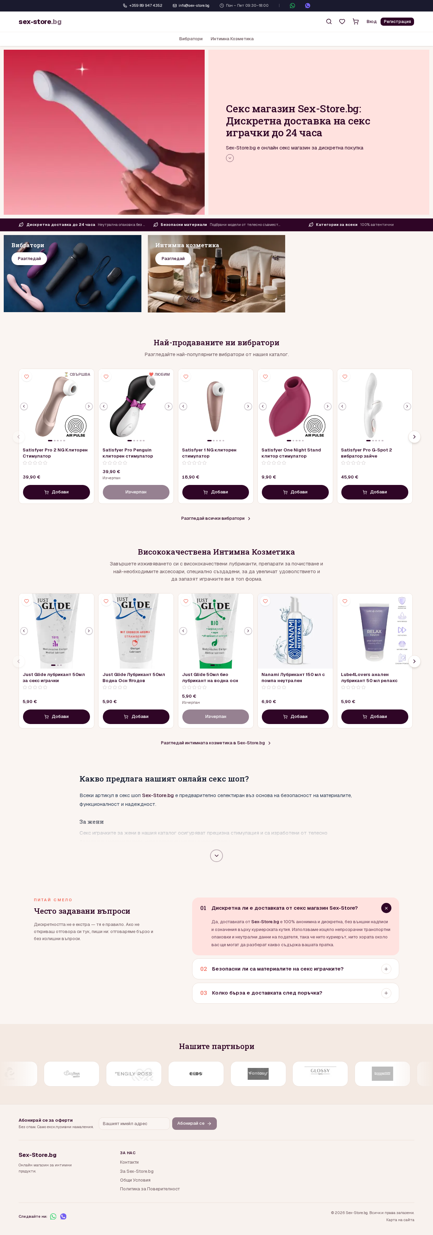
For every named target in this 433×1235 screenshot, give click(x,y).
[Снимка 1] (50, 440)
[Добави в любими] (27, 376)
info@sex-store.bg (194, 5)
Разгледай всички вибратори (213, 518)
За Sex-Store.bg (137, 1171)
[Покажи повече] (230, 158)
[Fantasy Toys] (183, 1074)
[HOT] (369, 1074)
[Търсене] (329, 21)
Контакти (129, 1162)
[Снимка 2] (55, 440)
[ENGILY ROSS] (59, 1074)
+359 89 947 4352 (145, 5)
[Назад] (18, 436)
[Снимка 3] (58, 440)
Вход (372, 21)
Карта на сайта (400, 1219)
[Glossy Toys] (245, 1074)
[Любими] (342, 21)
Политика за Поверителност (150, 1189)
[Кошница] (355, 21)
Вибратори (191, 39)
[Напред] (414, 436)
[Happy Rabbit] (307, 1074)
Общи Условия (135, 1180)
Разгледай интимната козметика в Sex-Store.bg (213, 743)
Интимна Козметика (232, 39)
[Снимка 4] (61, 440)
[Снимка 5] (64, 440)
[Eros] (121, 1074)
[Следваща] (89, 406)
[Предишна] (24, 406)
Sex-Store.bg (158, 795)
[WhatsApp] (292, 5)
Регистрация (397, 21)
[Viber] (307, 5)
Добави (60, 492)
